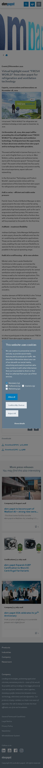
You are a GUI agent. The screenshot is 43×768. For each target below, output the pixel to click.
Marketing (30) (14, 389)
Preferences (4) (14, 386)
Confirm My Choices (16, 405)
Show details (19, 423)
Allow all (11, 397)
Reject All (12, 413)
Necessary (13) (14, 383)
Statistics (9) (30, 386)
